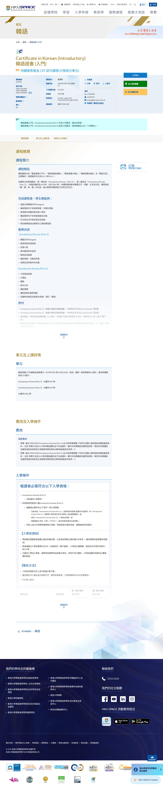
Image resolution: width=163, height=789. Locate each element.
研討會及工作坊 (79, 4)
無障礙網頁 (94, 743)
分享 (88, 83)
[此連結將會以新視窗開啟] (121, 721)
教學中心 (92, 4)
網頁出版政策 (64, 743)
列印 (97, 83)
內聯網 (53, 743)
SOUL (112, 4)
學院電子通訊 (134, 167)
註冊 (154, 4)
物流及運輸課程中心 (59, 709)
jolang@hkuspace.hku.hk (96, 100)
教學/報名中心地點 (22, 743)
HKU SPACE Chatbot (148, 780)
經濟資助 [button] (19, 101)
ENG (51, 4)
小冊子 (107, 83)
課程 (24, 42)
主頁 (17, 42)
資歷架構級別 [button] (21, 97)
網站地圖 (84, 743)
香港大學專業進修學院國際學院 (21, 712)
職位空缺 (9, 743)
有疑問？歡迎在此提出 (95, 103)
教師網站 (45, 743)
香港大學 (44, 4)
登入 (143, 4)
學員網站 (104, 4)
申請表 (89, 80)
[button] (135, 4)
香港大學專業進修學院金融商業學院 (23, 678)
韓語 (22, 31)
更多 (30, 93)
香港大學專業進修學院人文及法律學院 (24, 684)
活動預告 (67, 4)
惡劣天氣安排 (122, 4)
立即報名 (135, 75)
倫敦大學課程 (56, 695)
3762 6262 (113, 678)
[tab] (64, 151)
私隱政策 (74, 743)
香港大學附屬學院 (15, 698)
